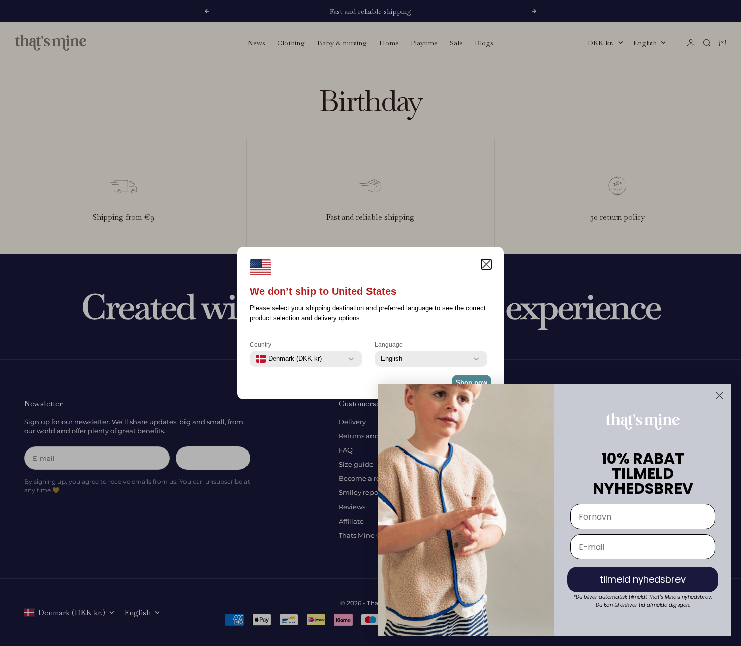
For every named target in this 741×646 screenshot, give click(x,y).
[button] (486, 264)
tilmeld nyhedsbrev (643, 579)
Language (389, 344)
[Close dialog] (719, 395)
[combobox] (289, 359)
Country (260, 344)
